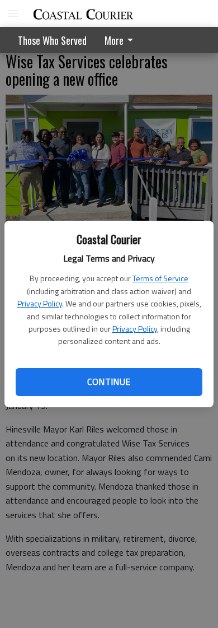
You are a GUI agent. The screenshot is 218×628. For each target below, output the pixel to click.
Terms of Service (160, 278)
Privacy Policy (39, 303)
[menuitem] (122, 40)
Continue (108, 381)
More (114, 40)
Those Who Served (52, 40)
